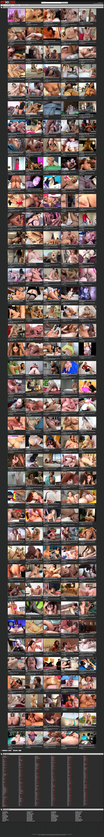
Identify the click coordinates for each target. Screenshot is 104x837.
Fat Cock (36, 772)
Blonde (3, 804)
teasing (49, 729)
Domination (36, 757)
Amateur (3, 763)
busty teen (75, 413)
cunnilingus (71, 24)
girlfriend (70, 136)
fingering (89, 265)
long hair (57, 580)
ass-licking (85, 487)
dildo (85, 523)
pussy (68, 25)
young (37, 469)
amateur (28, 24)
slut (15, 525)
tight (74, 191)
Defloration (20, 801)
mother (91, 598)
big (63, 24)
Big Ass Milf (4, 797)
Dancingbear (20, 798)
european (85, 23)
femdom (86, 672)
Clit (19, 777)
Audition (3, 775)
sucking (70, 62)
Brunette (20, 764)
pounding (18, 23)
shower (20, 469)
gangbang (91, 61)
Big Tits (3, 799)
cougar (84, 265)
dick (74, 228)
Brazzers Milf (20, 760)
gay (32, 24)
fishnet (20, 542)
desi (61, 617)
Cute (19, 794)
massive (94, 135)
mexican (68, 320)
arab (47, 191)
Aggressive (3, 761)
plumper (80, 229)
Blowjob (3, 806)
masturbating (86, 117)
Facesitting (36, 768)
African (3, 760)
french (87, 23)
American (3, 765)
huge (16, 23)
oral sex (67, 43)
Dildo (19, 804)
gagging (62, 43)
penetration (46, 359)
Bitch (3, 802)
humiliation (39, 302)
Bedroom (3, 793)
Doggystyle (36, 756)
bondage (89, 302)
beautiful (48, 42)
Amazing (3, 764)
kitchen (77, 542)
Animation (3, 767)
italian (80, 488)
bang (83, 61)
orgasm (28, 488)
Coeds (19, 780)
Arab (3, 769)
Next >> (20, 750)
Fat (35, 771)
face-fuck (12, 358)
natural (62, 396)
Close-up (20, 778)
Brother (20, 763)
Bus (19, 766)
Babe (3, 777)
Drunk (36, 759)
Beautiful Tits (4, 792)
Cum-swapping (21, 791)
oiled (26, 229)
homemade (89, 154)
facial (74, 24)
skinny (36, 24)
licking (33, 173)
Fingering (36, 776)
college (20, 154)
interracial (62, 25)
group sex (33, 42)
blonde (50, 24)
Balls (3, 779)
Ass (2, 772)
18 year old (10, 487)
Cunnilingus (20, 793)
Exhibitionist (36, 765)
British (19, 762)
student (65, 210)
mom (89, 598)
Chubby (20, 775)
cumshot (87, 61)
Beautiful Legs (4, 791)
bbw (83, 42)
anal (81, 23)
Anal (3, 766)
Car (19, 768)
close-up (55, 42)
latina (57, 42)
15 (13, 750)
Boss (19, 757)
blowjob (52, 24)
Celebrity (20, 771)
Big (2, 795)
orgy (94, 61)
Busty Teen (20, 767)
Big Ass (3, 796)
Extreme (36, 766)
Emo (35, 761)
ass (9, 23)
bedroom (65, 283)
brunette (67, 24)
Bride (19, 761)
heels (11, 729)
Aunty (3, 776)
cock (54, 24)
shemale (12, 192)
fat (95, 42)
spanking (32, 303)
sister (47, 98)
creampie (56, 24)
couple (30, 24)
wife (13, 266)
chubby (88, 42)
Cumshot (20, 792)
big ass (12, 23)
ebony (14, 23)
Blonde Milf (4, 805)
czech (22, 154)
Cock (19, 779)
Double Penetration (37, 758)
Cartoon (20, 769)
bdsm (67, 135)
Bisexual (3, 801)
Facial (35, 769)
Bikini (3, 800)
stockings (14, 599)
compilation (37, 117)
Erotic (35, 762)
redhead (13, 43)
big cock (65, 24)
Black (3, 803)
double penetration (38, 154)
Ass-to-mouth (4, 774)
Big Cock (3, 798)
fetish (22, 61)
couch (48, 61)
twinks (91, 523)
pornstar (27, 135)
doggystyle (48, 25)
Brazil (19, 758)
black (71, 228)
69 (31, 135)
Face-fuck (36, 767)
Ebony (36, 760)
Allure (3, 762)
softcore (62, 210)
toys (87, 561)
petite (51, 377)
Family (36, 770)
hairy (8, 62)
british (17, 117)
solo (84, 377)
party (79, 62)
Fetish (35, 774)
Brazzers (20, 759)
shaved (83, 377)
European (36, 763)
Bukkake (20, 765)
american (50, 284)
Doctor (19, 805)
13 (10, 750)
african (28, 616)
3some (46, 42)
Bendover (3, 794)
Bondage (20, 756)
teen (34, 246)
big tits (48, 24)
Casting (20, 770)
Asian (3, 771)
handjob (11, 62)
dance (91, 747)
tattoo (58, 432)
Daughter (20, 799)
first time (67, 136)
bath (17, 487)
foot (23, 135)
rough (57, 61)
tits (21, 98)
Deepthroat (20, 800)
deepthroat (44, 25)
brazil (32, 117)
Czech (19, 795)
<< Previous (4, 750)
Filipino (36, 775)
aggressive (64, 117)
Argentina (3, 770)
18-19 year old (11, 154)
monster (28, 377)
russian (33, 377)
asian (67, 302)
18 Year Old (4, 756)
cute (83, 523)
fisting (91, 265)
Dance (19, 797)
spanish (29, 303)
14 (12, 750)
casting (30, 394)
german (64, 524)
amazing (48, 284)
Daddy (19, 796)
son (19, 302)
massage (94, 413)
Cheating (20, 773)
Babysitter (3, 778)
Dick (19, 803)
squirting (73, 524)
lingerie (27, 62)
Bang (3, 780)
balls (12, 61)
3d (45, 561)
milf (53, 25)
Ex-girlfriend (36, 764)
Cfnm (19, 772)
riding (9, 266)
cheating (15, 265)
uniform (24, 98)
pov (22, 265)
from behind (9, 136)
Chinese (20, 774)
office (79, 136)
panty (66, 191)
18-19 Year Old (4, 757)
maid (16, 98)
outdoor (67, 377)
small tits (23, 79)
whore (26, 636)
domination (40, 746)
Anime (3, 768)
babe (82, 23)
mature (89, 23)
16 (15, 750)
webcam (41, 190)
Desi (19, 802)
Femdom (36, 773)
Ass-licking (3, 773)
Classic (19, 776)
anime (46, 154)
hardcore (51, 25)
